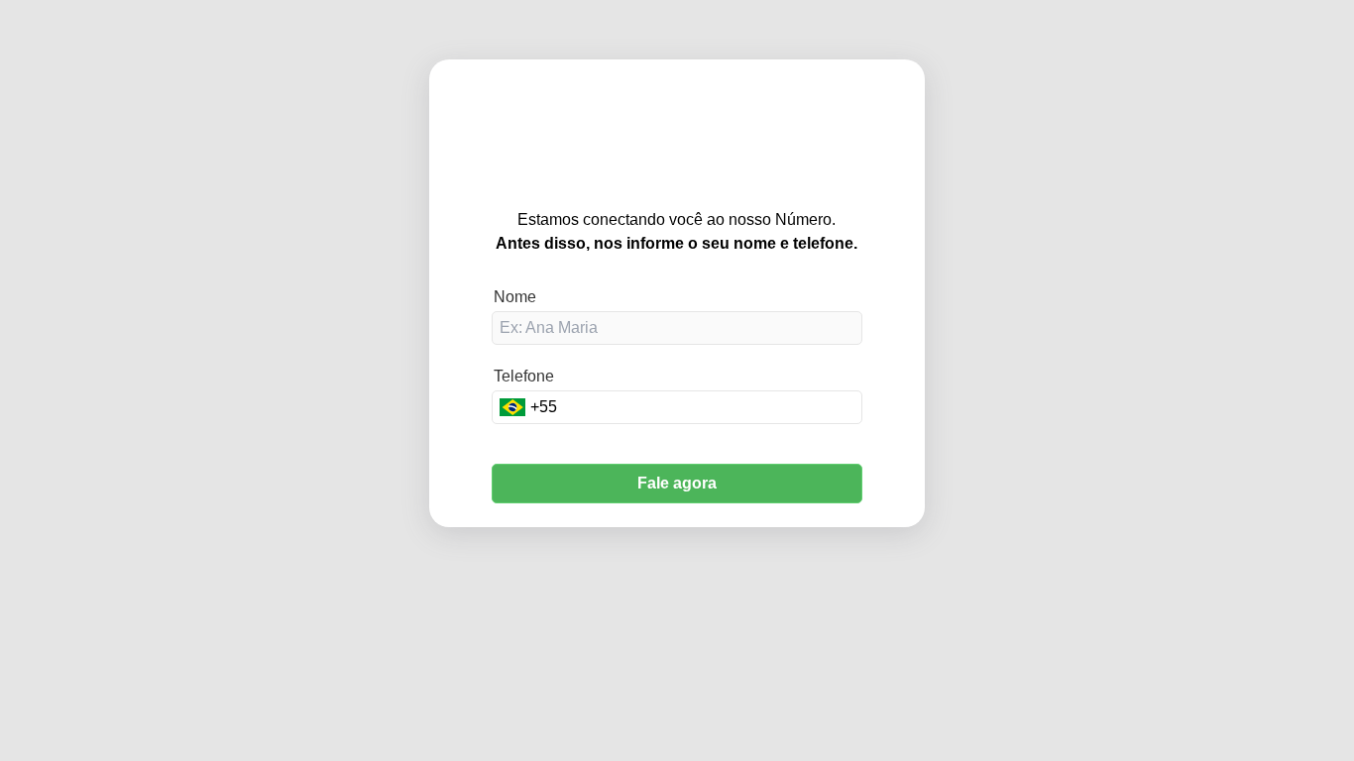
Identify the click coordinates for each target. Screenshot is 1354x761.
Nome (515, 296)
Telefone (524, 376)
